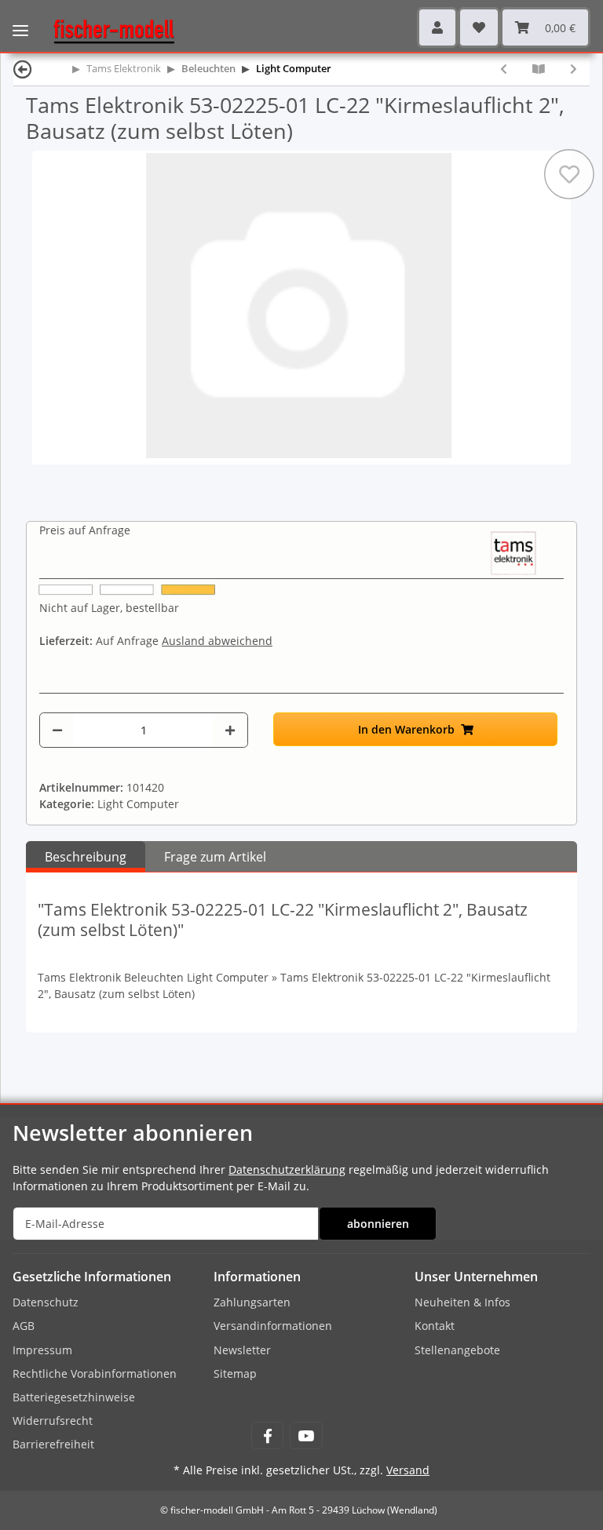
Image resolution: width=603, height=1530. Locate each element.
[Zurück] (22, 69)
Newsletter (242, 1349)
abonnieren (378, 1223)
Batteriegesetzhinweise (74, 1397)
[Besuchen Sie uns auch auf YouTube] (306, 1435)
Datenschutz (46, 1302)
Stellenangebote (457, 1349)
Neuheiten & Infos (462, 1302)
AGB (24, 1325)
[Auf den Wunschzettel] (569, 174)
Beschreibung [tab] (85, 856)
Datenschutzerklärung (286, 1169)
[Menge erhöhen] (230, 730)
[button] (437, 27)
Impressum (42, 1349)
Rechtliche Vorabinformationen (95, 1373)
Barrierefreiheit (53, 1444)
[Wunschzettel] (479, 27)
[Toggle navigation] (20, 19)
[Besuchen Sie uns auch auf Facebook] (267, 1435)
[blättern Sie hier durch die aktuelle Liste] (538, 69)
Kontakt (435, 1325)
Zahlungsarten (252, 1302)
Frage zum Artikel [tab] (215, 856)
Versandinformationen (273, 1325)
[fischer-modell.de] (107, 30)
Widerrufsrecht (53, 1420)
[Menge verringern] (57, 730)
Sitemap (235, 1373)
